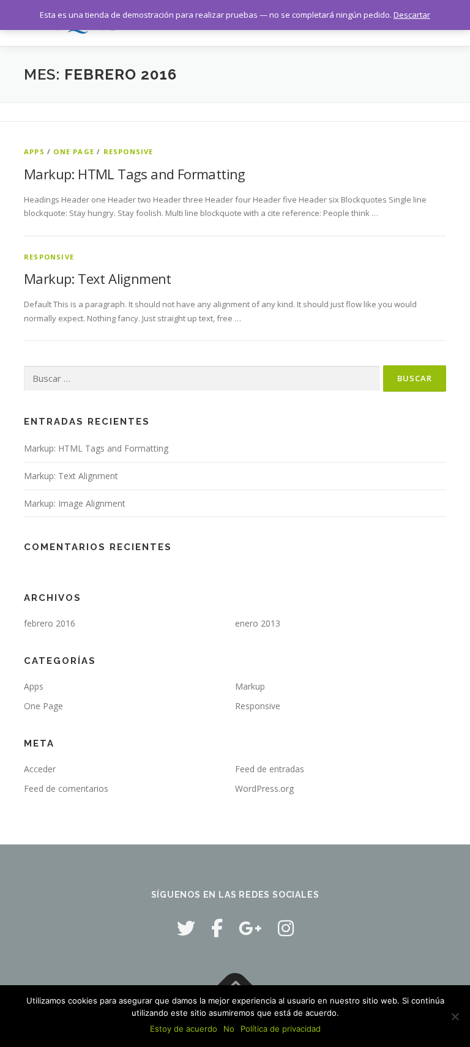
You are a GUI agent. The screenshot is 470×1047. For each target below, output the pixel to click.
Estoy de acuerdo (183, 1029)
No (228, 1029)
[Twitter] (186, 928)
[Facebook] (217, 928)
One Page (73, 151)
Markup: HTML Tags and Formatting (134, 174)
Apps (34, 151)
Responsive (128, 151)
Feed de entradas (269, 769)
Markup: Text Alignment (97, 278)
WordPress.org (264, 788)
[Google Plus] (250, 928)
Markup (250, 686)
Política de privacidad (281, 1029)
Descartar (412, 14)
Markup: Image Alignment (74, 503)
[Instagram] (286, 928)
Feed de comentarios (66, 788)
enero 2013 (257, 623)
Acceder (40, 769)
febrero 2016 (49, 623)
